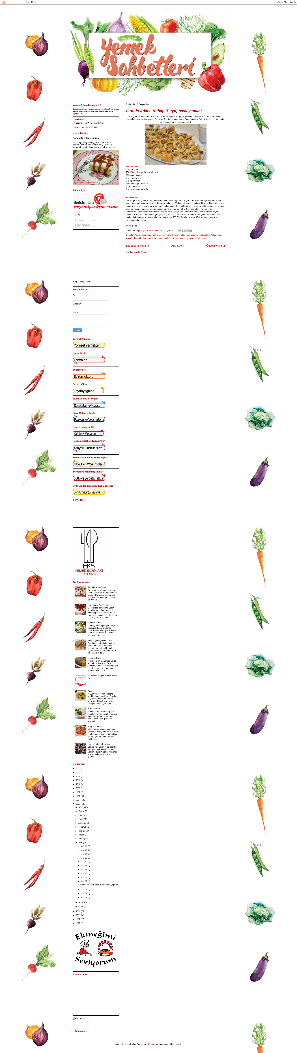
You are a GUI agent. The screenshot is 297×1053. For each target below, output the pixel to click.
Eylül (81, 819)
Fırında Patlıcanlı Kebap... (100, 744)
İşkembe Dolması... (96, 658)
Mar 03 (84, 893)
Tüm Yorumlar (83, 225)
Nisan (81, 838)
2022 (78, 768)
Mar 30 (84, 846)
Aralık (81, 807)
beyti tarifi (169, 235)
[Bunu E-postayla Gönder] (179, 230)
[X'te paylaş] (187, 230)
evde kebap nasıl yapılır (186, 235)
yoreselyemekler (197, 238)
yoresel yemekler (181, 238)
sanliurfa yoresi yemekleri (160, 238)
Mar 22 (84, 858)
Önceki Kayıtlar (215, 245)
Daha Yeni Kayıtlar (137, 245)
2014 (78, 800)
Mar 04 (84, 890)
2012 (78, 911)
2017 (78, 788)
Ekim (81, 815)
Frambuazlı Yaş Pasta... (99, 605)
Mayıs (81, 835)
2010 (78, 919)
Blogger (151, 1044)
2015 (78, 796)
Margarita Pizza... (96, 726)
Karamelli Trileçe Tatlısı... (86, 138)
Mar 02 (84, 897)
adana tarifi (158, 235)
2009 (78, 923)
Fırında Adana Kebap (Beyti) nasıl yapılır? (164, 111)
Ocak (81, 906)
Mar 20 (84, 862)
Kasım (81, 811)
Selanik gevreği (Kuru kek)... (100, 640)
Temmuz (82, 827)
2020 (78, 776)
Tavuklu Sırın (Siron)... (98, 587)
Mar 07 (84, 881)
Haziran (82, 831)
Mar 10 (84, 873)
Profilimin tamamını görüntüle (86, 127)
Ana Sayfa (177, 245)
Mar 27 (84, 850)
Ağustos (82, 823)
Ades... (91, 691)
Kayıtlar (80, 220)
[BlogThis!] (183, 230)
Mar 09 (84, 877)
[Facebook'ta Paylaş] (190, 230)
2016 (78, 792)
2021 (78, 772)
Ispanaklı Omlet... (96, 622)
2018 (78, 784)
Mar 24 (84, 854)
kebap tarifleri (140, 238)
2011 (78, 915)
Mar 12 (84, 869)
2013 (78, 804)
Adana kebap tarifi (143, 235)
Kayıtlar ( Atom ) (140, 252)
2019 (78, 780)
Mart (80, 843)
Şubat (81, 902)
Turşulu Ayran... (95, 709)
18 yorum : (169, 230)
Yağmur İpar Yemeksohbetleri (90, 123)
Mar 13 (84, 865)
